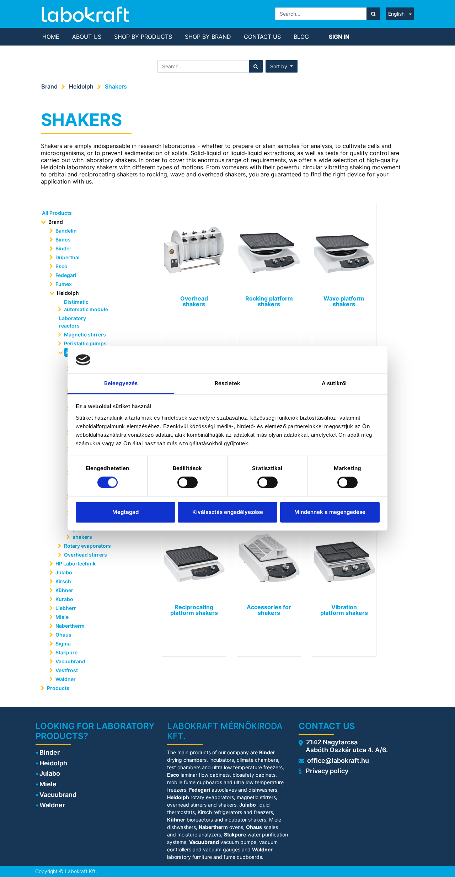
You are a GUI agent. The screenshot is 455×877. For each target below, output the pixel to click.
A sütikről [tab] (334, 383)
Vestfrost (66, 670)
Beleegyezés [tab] (121, 383)
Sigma (63, 644)
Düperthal (67, 257)
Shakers (116, 86)
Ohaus (63, 635)
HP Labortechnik (75, 563)
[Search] (373, 13)
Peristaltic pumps (85, 343)
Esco (61, 266)
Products (58, 688)
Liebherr (65, 608)
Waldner (65, 679)
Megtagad (125, 512)
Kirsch (63, 581)
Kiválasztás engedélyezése (227, 512)
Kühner (64, 590)
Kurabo (64, 599)
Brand (49, 86)
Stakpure (66, 652)
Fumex (63, 284)
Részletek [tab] (228, 383)
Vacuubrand (70, 661)
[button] (282, 66)
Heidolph (81, 86)
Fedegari (65, 275)
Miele (62, 617)
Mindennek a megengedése (329, 512)
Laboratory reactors (72, 322)
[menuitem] (50, 37)
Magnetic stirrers (85, 334)
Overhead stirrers (85, 555)
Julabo (63, 572)
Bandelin (66, 231)
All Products (57, 213)
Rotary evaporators (87, 546)
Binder (63, 248)
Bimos (63, 239)
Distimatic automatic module (86, 305)
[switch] (187, 482)
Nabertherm (70, 626)
